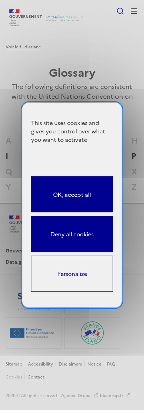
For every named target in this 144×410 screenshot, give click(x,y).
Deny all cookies (72, 234)
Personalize (72, 274)
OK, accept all (72, 194)
